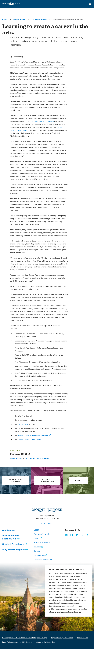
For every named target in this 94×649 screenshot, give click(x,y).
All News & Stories (39, 19)
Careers (37, 551)
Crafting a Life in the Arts (37, 458)
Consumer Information (43, 559)
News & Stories (19, 19)
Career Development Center (29, 439)
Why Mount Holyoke (13, 549)
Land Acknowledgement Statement (17, 642)
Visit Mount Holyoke (42, 534)
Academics (8, 530)
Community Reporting (45, 642)
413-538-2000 (47, 523)
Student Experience (13, 544)
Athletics (37, 547)
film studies (23, 424)
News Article (16, 458)
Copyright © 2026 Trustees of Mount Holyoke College (24, 638)
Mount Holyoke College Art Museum (33, 435)
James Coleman (38, 121)
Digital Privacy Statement (62, 638)
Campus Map (39, 555)
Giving (36, 530)
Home (4, 19)
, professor (49, 121)
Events (36, 538)
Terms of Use (82, 638)
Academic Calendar (42, 542)
